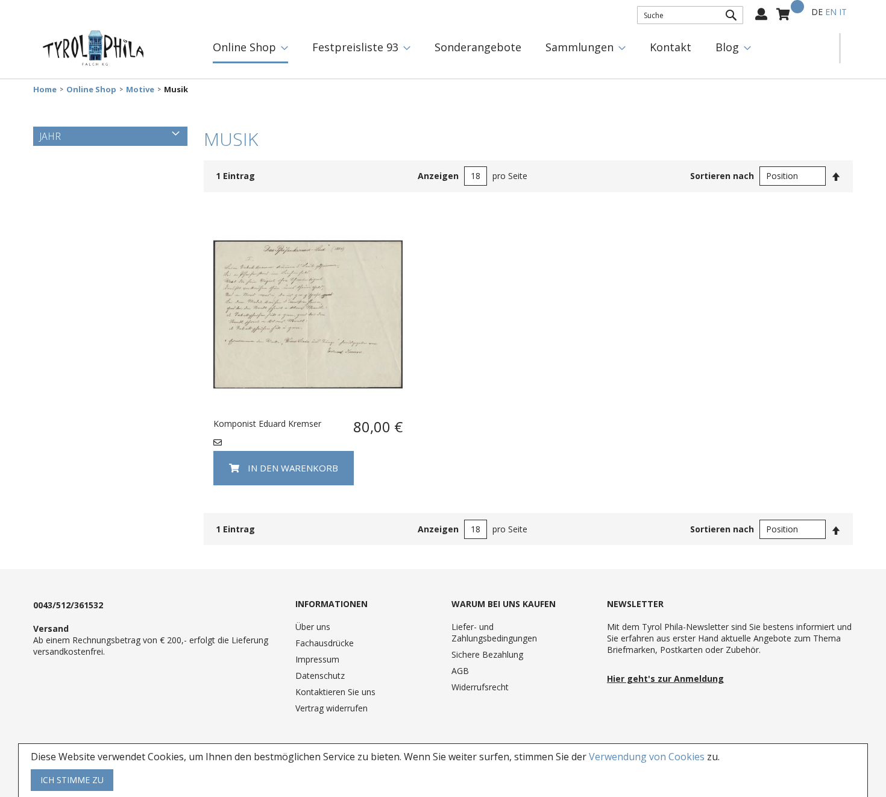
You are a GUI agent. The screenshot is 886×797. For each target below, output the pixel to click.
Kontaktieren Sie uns (335, 692)
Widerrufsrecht (480, 687)
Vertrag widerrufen (331, 708)
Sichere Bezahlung (487, 654)
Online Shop (91, 89)
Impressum (317, 659)
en (831, 11)
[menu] (520, 48)
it (843, 11)
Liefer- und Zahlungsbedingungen (494, 632)
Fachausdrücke (324, 643)
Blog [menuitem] (727, 47)
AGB (460, 670)
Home (45, 89)
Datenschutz (320, 675)
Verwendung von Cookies (647, 756)
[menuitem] (250, 48)
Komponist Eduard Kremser (267, 423)
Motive (140, 89)
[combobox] (690, 15)
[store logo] (93, 48)
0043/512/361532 (68, 605)
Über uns (312, 626)
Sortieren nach (722, 175)
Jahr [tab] (50, 136)
